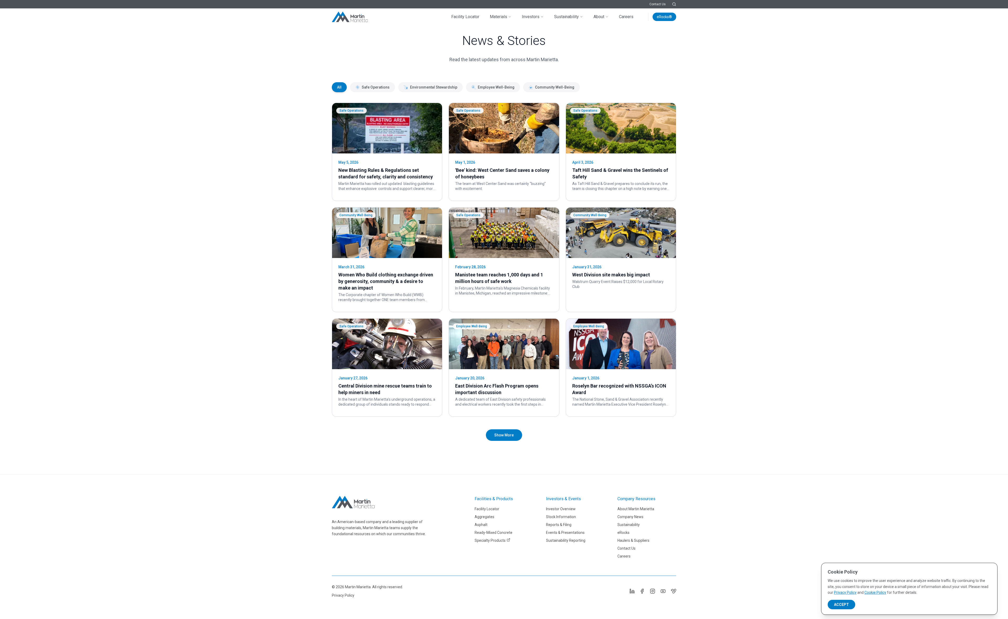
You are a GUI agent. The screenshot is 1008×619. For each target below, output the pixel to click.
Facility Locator (465, 16)
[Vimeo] (673, 591)
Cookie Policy (875, 592)
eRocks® (664, 17)
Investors (530, 16)
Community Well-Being (554, 87)
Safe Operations (376, 87)
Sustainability (566, 16)
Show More (504, 435)
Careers (626, 16)
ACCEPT (841, 604)
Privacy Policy (343, 595)
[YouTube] (663, 591)
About (599, 16)
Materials (498, 16)
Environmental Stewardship (433, 87)
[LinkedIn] (631, 591)
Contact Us (657, 4)
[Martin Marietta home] (353, 502)
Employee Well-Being (496, 87)
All (339, 87)
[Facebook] (642, 591)
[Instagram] (652, 591)
